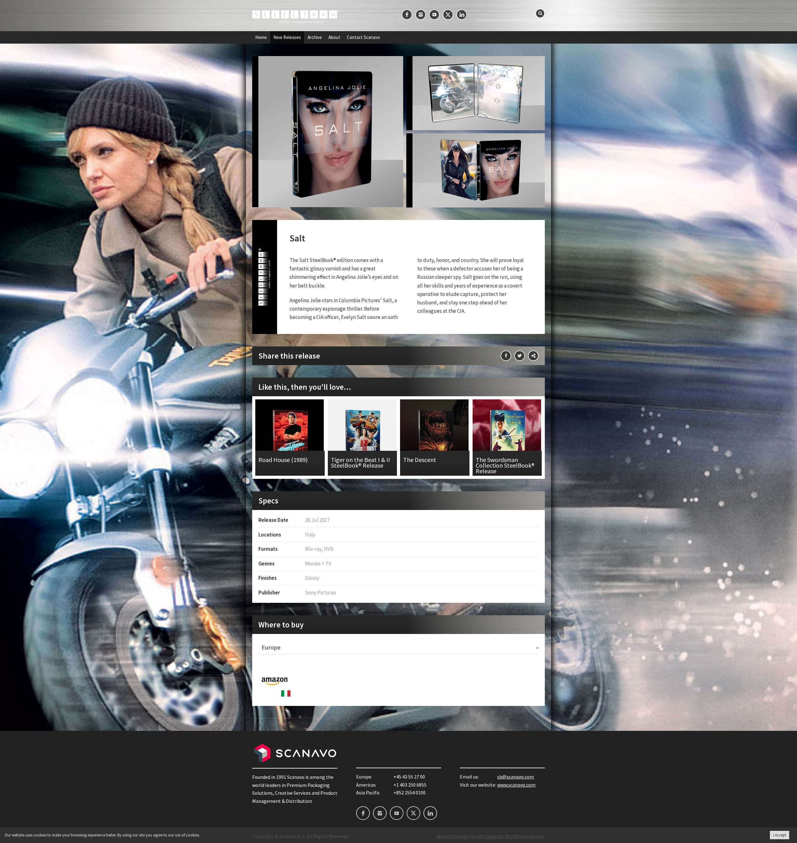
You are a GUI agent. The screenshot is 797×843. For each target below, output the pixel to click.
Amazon (274, 680)
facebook (407, 14)
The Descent (434, 437)
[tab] (398, 647)
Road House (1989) (290, 437)
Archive (314, 37)
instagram (420, 14)
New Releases (287, 37)
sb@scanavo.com (515, 777)
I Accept (779, 835)
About (334, 37)
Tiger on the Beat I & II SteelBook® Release (362, 437)
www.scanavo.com (516, 785)
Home (261, 37)
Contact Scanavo (363, 37)
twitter (448, 14)
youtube (434, 14)
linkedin (461, 14)
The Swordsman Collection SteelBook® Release (507, 437)
